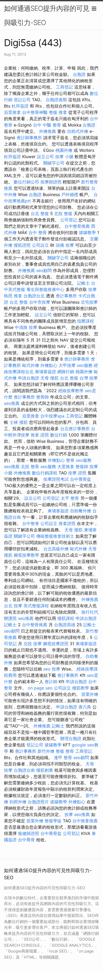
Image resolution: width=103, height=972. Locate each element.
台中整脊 (30, 523)
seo (46, 669)
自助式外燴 (77, 131)
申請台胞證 (28, 378)
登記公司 (22, 99)
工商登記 (64, 87)
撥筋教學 (80, 688)
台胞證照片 (38, 801)
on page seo (40, 688)
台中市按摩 (39, 302)
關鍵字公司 (53, 163)
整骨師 (42, 397)
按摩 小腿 (64, 156)
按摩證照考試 (56, 479)
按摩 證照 (77, 472)
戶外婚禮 (69, 194)
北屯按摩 (89, 302)
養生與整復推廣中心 (45, 289)
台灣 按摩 (88, 378)
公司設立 (40, 245)
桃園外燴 (63, 150)
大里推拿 (65, 466)
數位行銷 (58, 435)
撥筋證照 (22, 245)
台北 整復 (40, 213)
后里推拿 (12, 112)
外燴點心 (48, 365)
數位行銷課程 (44, 472)
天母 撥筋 (49, 378)
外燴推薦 (47, 131)
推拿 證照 (40, 435)
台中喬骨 (26, 839)
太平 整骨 (70, 498)
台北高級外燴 (56, 548)
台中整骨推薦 (77, 226)
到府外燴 (18, 801)
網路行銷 (65, 371)
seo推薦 (12, 403)
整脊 (70, 460)
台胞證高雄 (64, 624)
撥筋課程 (65, 618)
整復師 (82, 466)
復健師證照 (28, 833)
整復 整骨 (65, 751)
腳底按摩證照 (55, 643)
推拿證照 (67, 523)
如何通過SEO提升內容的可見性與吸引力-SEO (50, 15)
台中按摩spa (52, 416)
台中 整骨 (38, 232)
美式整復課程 (36, 605)
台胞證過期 (56, 99)
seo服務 (84, 365)
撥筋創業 (44, 770)
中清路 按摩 (26, 327)
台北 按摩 (13, 605)
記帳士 (83, 283)
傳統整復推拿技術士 (55, 536)
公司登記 (68, 219)
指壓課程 (85, 321)
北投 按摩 (33, 643)
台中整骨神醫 (35, 112)
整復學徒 (53, 820)
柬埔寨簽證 (45, 371)
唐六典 (84, 706)
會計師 (51, 681)
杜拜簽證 (20, 106)
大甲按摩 (67, 365)
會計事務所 (66, 295)
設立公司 (45, 156)
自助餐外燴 (80, 510)
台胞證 (79, 74)
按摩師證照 (51, 181)
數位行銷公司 (26, 181)
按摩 (56, 669)
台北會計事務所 (75, 428)
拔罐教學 (87, 232)
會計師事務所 (29, 137)
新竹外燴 (46, 751)
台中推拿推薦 (85, 820)
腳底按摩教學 (26, 555)
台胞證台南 (24, 770)
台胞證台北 (34, 295)
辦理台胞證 (70, 738)
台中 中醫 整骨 (47, 125)
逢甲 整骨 (63, 757)
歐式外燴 (30, 365)
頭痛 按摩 (65, 245)
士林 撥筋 (19, 422)
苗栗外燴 (89, 694)
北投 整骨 (30, 466)
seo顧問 (44, 270)
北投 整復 (63, 213)
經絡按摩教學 (70, 390)
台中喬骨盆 (80, 479)
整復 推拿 (58, 112)
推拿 (18, 295)
